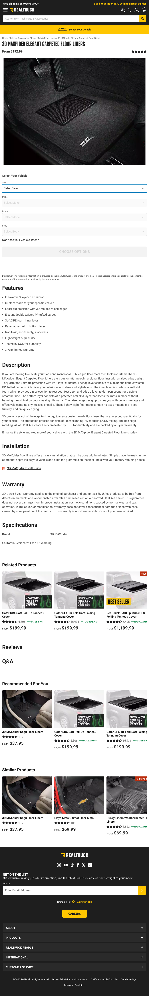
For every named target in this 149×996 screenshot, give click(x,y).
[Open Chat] (123, 10)
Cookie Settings (128, 979)
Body (4, 225)
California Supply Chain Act (104, 979)
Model (5, 211)
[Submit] (142, 890)
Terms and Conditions (74, 985)
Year (4, 182)
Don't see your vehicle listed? (20, 240)
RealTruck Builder (135, 3)
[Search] (142, 18)
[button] (74, 927)
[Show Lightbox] (74, 111)
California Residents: (27, 543)
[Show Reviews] (139, 51)
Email (6, 883)
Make (4, 197)
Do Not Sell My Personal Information (70, 979)
